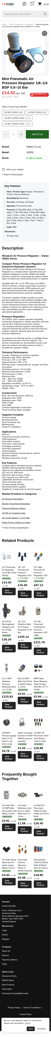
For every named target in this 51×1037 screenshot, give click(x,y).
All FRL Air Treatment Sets (13, 513)
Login (4, 930)
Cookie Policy (25, 1014)
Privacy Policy (14, 1007)
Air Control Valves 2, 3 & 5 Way (16, 518)
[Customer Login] (24, 4)
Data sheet (14, 236)
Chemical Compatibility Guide (15, 993)
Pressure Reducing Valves (13, 508)
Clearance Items (9, 976)
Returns (5, 955)
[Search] (45, 14)
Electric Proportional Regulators (16, 504)
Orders (5, 935)
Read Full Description (13, 174)
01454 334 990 (9, 906)
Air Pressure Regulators (12, 499)
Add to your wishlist (14, 169)
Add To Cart (37, 134)
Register (5, 939)
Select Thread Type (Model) (14, 107)
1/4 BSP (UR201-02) (37, 112)
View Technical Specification (16, 528)
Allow (31, 1030)
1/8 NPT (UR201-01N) (17, 118)
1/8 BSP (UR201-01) (13, 112)
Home (4, 25)
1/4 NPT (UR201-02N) (17, 124)
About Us (6, 951)
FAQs (4, 964)
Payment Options (9, 960)
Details (28, 1024)
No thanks (41, 1030)
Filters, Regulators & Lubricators (21, 25)
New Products (8, 985)
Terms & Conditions (32, 1007)
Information (7, 989)
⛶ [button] (44, 33)
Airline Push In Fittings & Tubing (16, 522)
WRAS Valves (8, 980)
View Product (8, 591)
